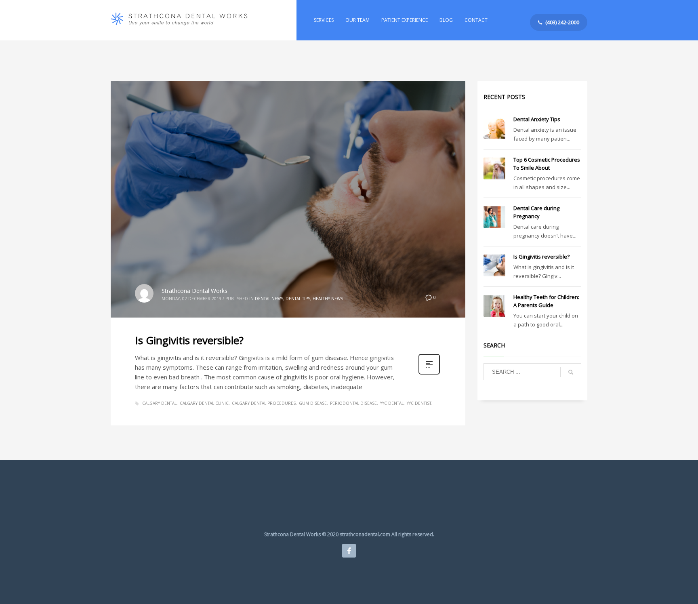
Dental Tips (298, 298)
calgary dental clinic (204, 403)
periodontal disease (353, 403)
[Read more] (429, 373)
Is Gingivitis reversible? (189, 340)
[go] (570, 372)
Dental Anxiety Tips (536, 119)
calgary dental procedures (264, 403)
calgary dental (159, 403)
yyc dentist (419, 403)
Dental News (269, 298)
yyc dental (392, 403)
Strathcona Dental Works (194, 291)
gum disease (313, 403)
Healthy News (328, 298)
